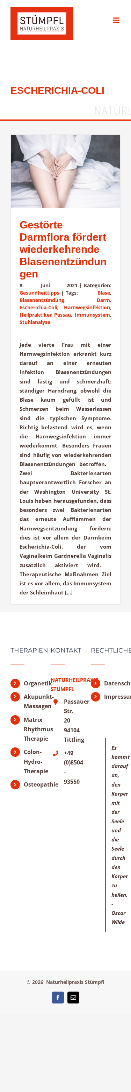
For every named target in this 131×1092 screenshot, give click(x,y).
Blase (103, 292)
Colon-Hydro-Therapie (32, 761)
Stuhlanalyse (35, 322)
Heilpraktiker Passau (45, 314)
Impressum (112, 696)
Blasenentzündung (42, 300)
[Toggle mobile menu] (117, 20)
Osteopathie (32, 784)
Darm (103, 300)
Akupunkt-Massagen (32, 701)
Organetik (32, 683)
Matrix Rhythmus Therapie (32, 729)
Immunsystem (92, 314)
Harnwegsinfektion (87, 307)
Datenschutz (112, 683)
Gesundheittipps (39, 292)
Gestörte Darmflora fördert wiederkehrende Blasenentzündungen (63, 249)
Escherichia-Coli (38, 307)
